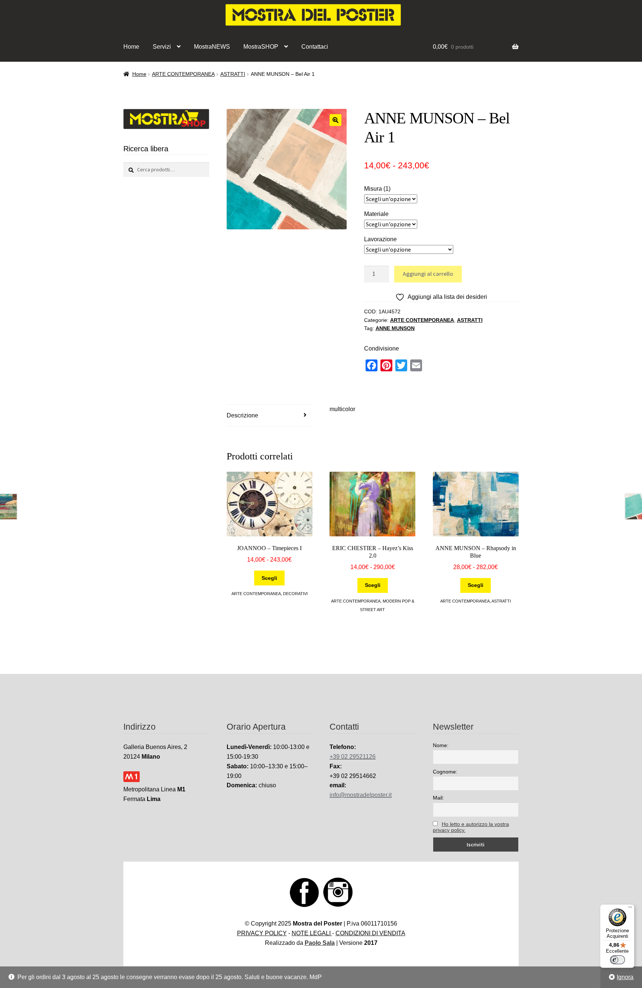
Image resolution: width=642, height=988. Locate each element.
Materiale (376, 214)
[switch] (617, 959)
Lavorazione (380, 239)
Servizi (162, 46)
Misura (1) (377, 188)
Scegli (269, 578)
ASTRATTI (232, 74)
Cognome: (445, 772)
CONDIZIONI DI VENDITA (370, 933)
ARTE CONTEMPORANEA (183, 74)
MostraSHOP (260, 46)
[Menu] (630, 908)
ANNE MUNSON (395, 328)
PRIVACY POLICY (262, 933)
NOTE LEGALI (312, 933)
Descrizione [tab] (242, 415)
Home (131, 46)
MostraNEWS (212, 46)
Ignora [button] (625, 977)
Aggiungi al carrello (428, 273)
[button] (335, 120)
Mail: (438, 798)
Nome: (440, 745)
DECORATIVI (295, 593)
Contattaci (314, 46)
